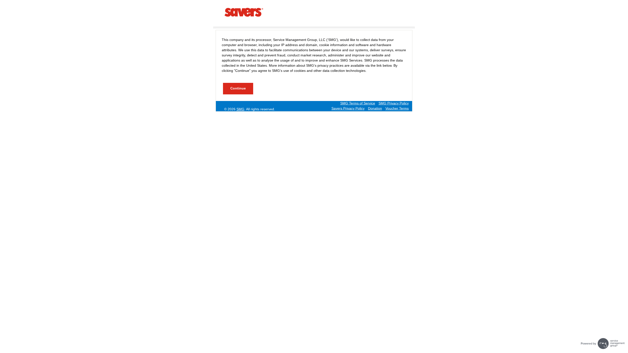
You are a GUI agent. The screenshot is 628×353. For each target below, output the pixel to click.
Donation (375, 108)
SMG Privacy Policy (394, 103)
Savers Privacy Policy (348, 108)
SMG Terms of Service (357, 103)
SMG (240, 109)
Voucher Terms (397, 108)
